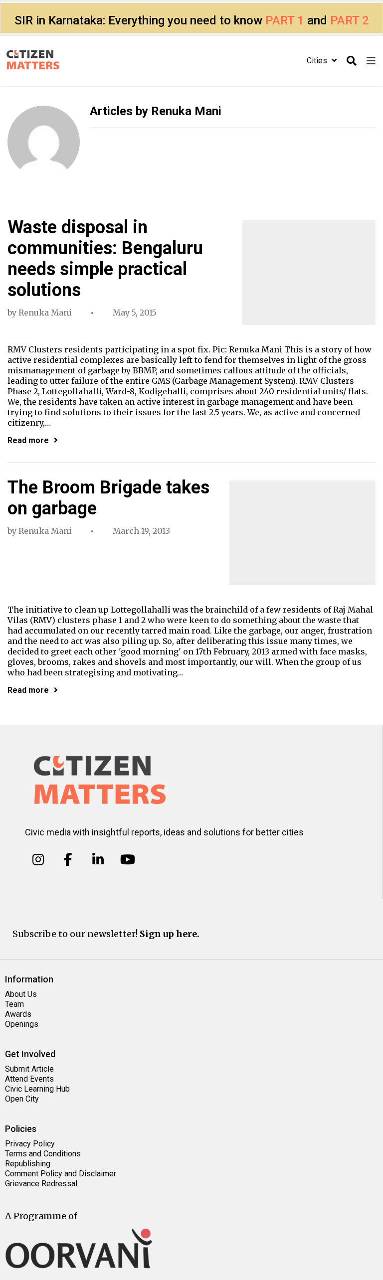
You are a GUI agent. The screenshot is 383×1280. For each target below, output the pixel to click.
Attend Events (29, 1079)
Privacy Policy (30, 1143)
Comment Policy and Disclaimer (60, 1173)
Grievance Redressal (41, 1183)
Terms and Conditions (43, 1153)
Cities (318, 60)
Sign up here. (169, 934)
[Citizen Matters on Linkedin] (98, 859)
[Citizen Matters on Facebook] (68, 859)
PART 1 (284, 20)
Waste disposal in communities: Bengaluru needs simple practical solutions (105, 259)
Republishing (27, 1163)
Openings (21, 1024)
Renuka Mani (45, 313)
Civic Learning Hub (37, 1089)
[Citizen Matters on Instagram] (38, 859)
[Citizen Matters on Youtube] (127, 859)
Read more (28, 440)
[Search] (352, 61)
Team (14, 1004)
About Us (21, 994)
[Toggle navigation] (371, 61)
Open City (22, 1099)
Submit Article (29, 1069)
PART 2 (349, 20)
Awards (18, 1014)
